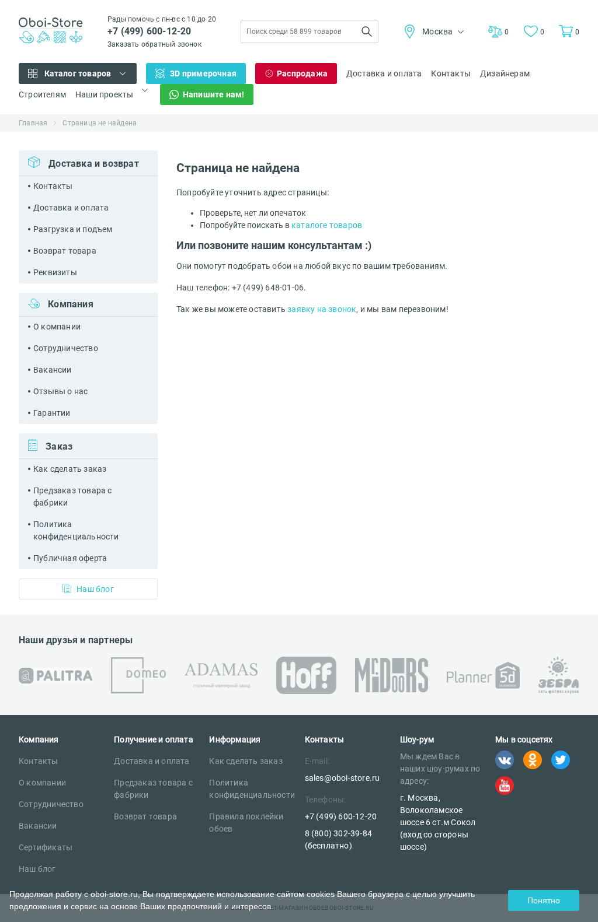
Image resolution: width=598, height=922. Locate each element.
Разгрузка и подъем (73, 229)
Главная (33, 123)
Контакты (451, 73)
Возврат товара (64, 250)
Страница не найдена (99, 123)
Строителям (42, 94)
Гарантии (52, 413)
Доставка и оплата (384, 73)
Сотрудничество (65, 348)
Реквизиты (55, 272)
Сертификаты (45, 847)
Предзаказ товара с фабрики (72, 496)
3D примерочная (203, 73)
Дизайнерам (505, 73)
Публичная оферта (70, 558)
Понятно (543, 900)
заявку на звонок (321, 309)
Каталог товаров (78, 73)
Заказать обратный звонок (154, 44)
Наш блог (95, 589)
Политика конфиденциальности (76, 530)
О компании (57, 326)
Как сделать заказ (69, 469)
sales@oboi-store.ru (342, 778)
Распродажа (302, 73)
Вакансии (52, 369)
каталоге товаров (326, 225)
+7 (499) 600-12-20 (149, 31)
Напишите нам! (214, 94)
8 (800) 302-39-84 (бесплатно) (338, 839)
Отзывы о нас (60, 391)
